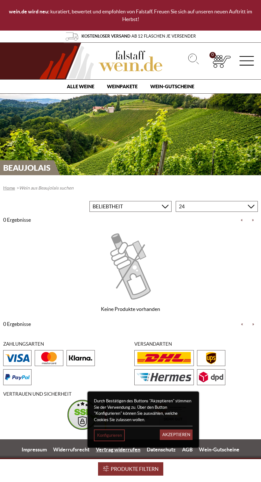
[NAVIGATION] (247, 61)
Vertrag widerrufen (118, 449)
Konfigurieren (109, 435)
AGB (187, 449)
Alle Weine (80, 86)
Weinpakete (122, 86)
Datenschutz (161, 449)
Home (9, 188)
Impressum (34, 449)
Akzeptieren (176, 434)
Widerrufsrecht (71, 449)
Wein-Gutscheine (172, 86)
